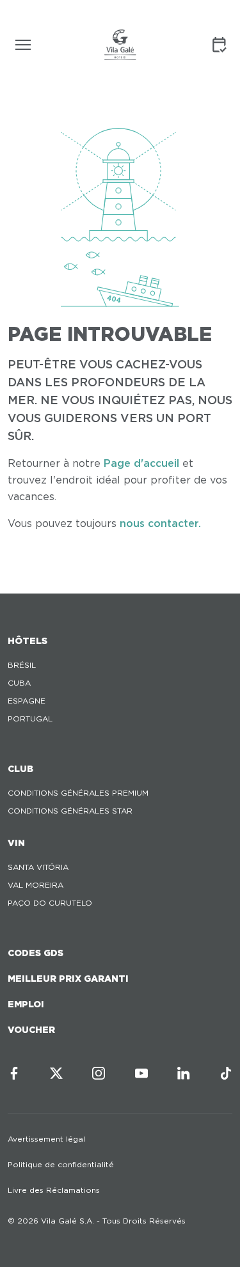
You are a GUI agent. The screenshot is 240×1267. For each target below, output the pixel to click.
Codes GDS (35, 953)
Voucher (31, 1030)
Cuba (19, 683)
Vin (16, 843)
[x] (56, 1073)
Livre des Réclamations (54, 1190)
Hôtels (27, 641)
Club (20, 769)
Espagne (26, 700)
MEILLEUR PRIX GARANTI (68, 978)
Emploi (26, 1004)
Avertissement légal (46, 1139)
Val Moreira (35, 885)
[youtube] (141, 1073)
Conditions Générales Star (70, 810)
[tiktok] (226, 1073)
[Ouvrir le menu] (23, 45)
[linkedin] (183, 1073)
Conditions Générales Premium (78, 793)
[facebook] (14, 1073)
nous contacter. (160, 523)
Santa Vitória (38, 867)
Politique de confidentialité (61, 1164)
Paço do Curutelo (50, 903)
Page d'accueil (141, 463)
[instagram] (98, 1073)
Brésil (22, 665)
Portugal (30, 718)
